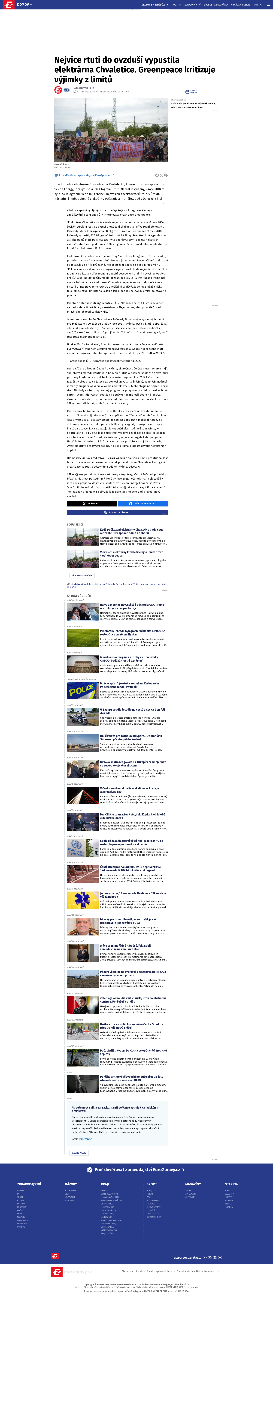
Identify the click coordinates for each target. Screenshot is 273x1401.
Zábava (228, 1204)
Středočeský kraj (109, 1194)
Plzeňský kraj (107, 1214)
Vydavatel (161, 1271)
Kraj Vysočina (107, 1233)
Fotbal (150, 1194)
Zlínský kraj (106, 1217)
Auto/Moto (191, 1194)
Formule (151, 1204)
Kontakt (150, 1271)
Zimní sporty (153, 1214)
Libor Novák (85, 1139)
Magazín (21, 1217)
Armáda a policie (240, 4)
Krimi (19, 1214)
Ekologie (71, 587)
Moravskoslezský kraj (112, 1200)
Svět (19, 1194)
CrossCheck (23, 1224)
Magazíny (193, 1184)
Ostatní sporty (154, 1217)
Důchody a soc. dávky (216, 4)
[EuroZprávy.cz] (10, 4)
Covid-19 (21, 1227)
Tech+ (188, 1190)
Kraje (105, 1184)
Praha (104, 1190)
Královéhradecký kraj (111, 1220)
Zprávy (228, 1190)
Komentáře (70, 1197)
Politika (176, 4)
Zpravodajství (29, 1184)
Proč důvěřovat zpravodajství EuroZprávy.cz (85, 175)
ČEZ (133, 584)
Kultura (21, 1204)
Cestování (190, 1197)
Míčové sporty (154, 1207)
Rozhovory (70, 1190)
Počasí (20, 1210)
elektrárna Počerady (104, 584)
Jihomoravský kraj (110, 1197)
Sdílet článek (193, 92)
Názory (71, 1184)
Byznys (20, 1200)
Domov (23, 4)
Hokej (149, 1190)
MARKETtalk (22, 1220)
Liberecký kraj (107, 1227)
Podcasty (69, 1200)
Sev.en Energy (123, 584)
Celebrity (229, 1194)
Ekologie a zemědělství (155, 4)
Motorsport (153, 1200)
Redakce (140, 1271)
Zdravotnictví (193, 4)
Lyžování (151, 1210)
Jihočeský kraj (108, 1207)
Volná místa (208, 1271)
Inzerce (171, 1271)
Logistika (21, 1207)
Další (256, 4)
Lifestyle (229, 1197)
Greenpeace (142, 584)
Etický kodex (128, 1271)
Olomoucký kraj (108, 1210)
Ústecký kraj (107, 1204)
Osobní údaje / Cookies (188, 1271)
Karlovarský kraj (109, 1230)
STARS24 (231, 1184)
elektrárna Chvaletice (82, 584)
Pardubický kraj (108, 1224)
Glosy (68, 1194)
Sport (20, 1197)
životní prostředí (158, 584)
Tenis (149, 1197)
